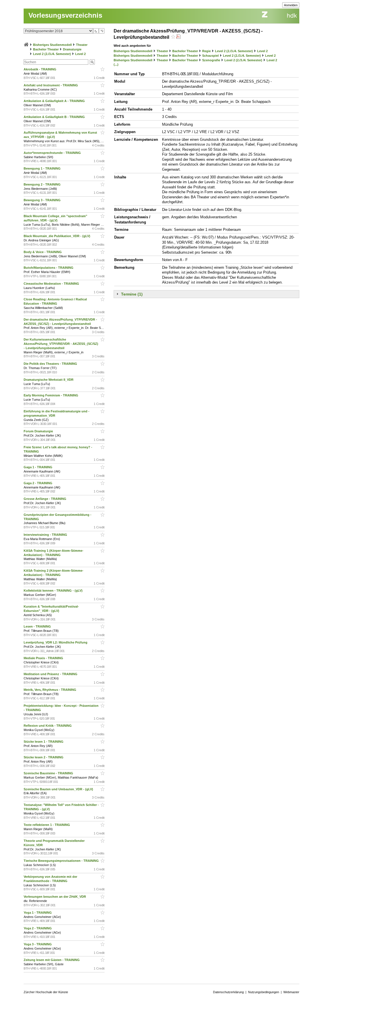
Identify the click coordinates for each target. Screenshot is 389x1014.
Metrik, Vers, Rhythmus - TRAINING (50, 689)
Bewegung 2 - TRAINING (43, 184)
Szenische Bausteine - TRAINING (49, 773)
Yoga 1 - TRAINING (38, 912)
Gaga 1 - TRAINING (38, 467)
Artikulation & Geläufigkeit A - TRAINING (55, 101)
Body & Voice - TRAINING (43, 252)
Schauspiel (210, 55)
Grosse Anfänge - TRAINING (45, 498)
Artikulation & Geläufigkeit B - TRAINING (55, 117)
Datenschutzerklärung (228, 992)
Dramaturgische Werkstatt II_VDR (49, 379)
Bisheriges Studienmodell (52, 44)
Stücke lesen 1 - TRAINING (44, 741)
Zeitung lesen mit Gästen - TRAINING (52, 960)
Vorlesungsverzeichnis (65, 15)
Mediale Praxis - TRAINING (44, 658)
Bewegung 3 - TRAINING (43, 200)
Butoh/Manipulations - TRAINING (49, 267)
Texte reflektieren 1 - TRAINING (47, 824)
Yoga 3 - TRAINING (38, 944)
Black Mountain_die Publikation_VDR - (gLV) (57, 236)
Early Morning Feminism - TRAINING (51, 395)
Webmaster (291, 992)
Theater (81, 44)
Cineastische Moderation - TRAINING (52, 283)
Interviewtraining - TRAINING (46, 534)
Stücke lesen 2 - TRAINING (44, 757)
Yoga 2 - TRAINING (38, 928)
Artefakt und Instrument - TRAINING (51, 85)
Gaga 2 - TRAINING (38, 483)
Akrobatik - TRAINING (40, 69)
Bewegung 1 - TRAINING (43, 168)
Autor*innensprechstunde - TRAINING (53, 152)
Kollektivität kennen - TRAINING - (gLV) (53, 590)
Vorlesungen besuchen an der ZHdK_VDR (55, 896)
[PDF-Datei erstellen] (178, 37)
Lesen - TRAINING (38, 626)
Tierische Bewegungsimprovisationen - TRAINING (62, 860)
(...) (116, 64)
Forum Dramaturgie (39, 431)
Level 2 (80, 54)
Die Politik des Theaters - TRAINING (51, 363)
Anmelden (291, 5)
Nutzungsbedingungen (263, 992)
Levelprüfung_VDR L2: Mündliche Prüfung (56, 642)
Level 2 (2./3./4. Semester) (52, 54)
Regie (206, 51)
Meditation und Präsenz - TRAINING (51, 674)
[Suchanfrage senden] (92, 62)
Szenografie (211, 60)
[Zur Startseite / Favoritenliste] (26, 44)
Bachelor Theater (46, 49)
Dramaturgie (72, 49)
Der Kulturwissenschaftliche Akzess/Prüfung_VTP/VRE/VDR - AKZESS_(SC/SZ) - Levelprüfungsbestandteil (61, 344)
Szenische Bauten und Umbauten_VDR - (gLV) (59, 789)
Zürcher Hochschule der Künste (46, 992)
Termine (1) (132, 294)
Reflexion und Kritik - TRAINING (48, 725)
